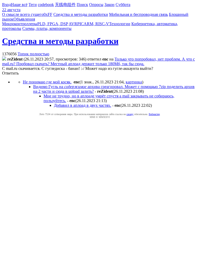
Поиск (82, 4)
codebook (46, 4)
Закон (109, 4)
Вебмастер (154, 114)
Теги (33, 4)
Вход (6, 4)
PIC (80, 24)
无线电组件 (65, 4)
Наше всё (19, 4)
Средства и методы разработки (80, 14)
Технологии (119, 24)
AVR (73, 24)
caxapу (129, 114)
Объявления (24, 19)
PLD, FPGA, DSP (52, 24)
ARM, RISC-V (96, 24)
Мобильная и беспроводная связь (138, 14)
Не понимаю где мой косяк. (47, 82)
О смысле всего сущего (23, 14)
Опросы (96, 4)
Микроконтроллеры (19, 24)
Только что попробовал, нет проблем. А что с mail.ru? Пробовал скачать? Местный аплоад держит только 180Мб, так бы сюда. (98, 61)
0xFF (48, 14)
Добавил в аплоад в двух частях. (82, 105)
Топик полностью (33, 54)
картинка (134, 82)
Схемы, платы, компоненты (47, 28)
